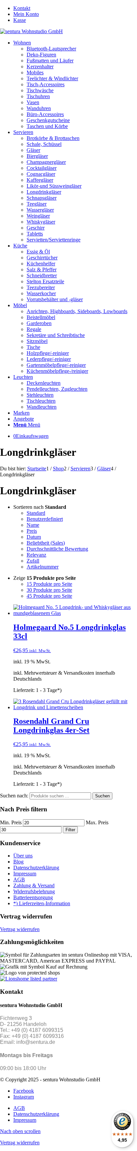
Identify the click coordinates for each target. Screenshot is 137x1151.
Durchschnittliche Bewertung (57, 549)
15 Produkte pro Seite (49, 584)
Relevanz (36, 555)
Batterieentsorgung (33, 897)
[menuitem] (75, 8)
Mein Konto (26, 14)
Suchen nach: (14, 795)
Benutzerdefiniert (45, 519)
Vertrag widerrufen (20, 929)
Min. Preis (11, 822)
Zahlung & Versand (34, 885)
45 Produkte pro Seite (49, 596)
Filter (70, 829)
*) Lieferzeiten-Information (41, 903)
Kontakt (21, 8)
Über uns (23, 855)
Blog (18, 861)
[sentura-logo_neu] (31, 31)
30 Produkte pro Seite (49, 590)
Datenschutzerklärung (36, 867)
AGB (19, 879)
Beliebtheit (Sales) (46, 543)
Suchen (102, 795)
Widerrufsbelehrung (34, 891)
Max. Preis (97, 822)
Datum (34, 537)
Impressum (24, 873)
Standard (36, 513)
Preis (32, 531)
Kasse (19, 20)
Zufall (33, 561)
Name (33, 525)
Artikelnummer (43, 567)
